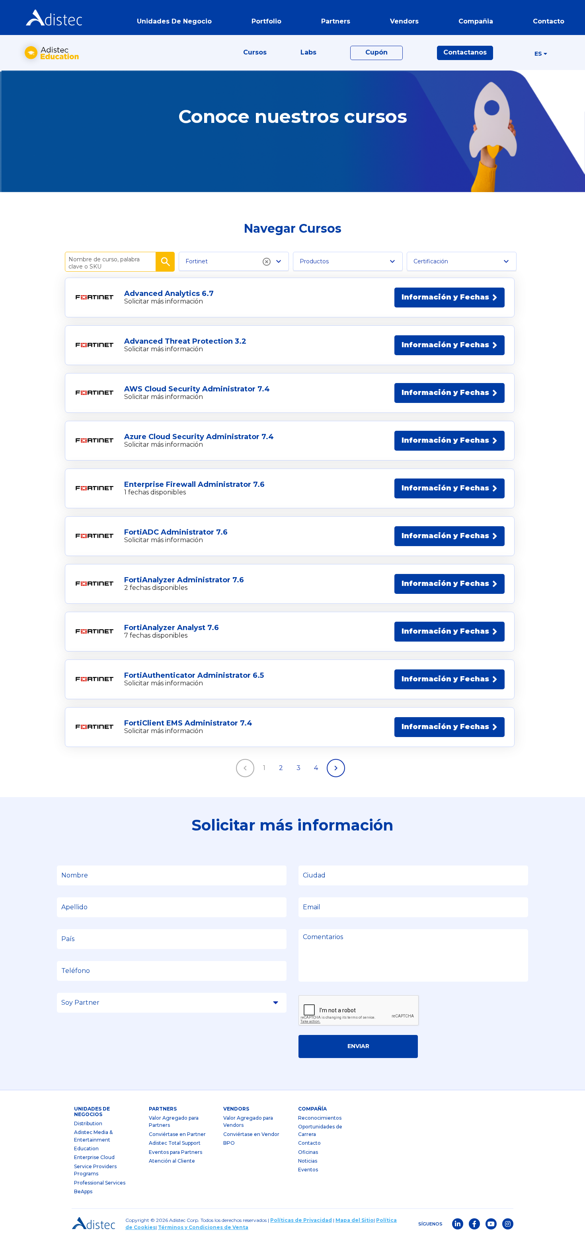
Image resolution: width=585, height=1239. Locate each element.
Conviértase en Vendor (251, 1134)
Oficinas (308, 1152)
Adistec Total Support (175, 1143)
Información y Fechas (445, 297)
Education (86, 1148)
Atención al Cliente (172, 1161)
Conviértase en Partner (177, 1134)
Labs (308, 52)
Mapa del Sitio (354, 1220)
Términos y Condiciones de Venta (203, 1227)
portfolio (266, 21)
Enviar (358, 1046)
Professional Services (99, 1183)
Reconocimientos (319, 1118)
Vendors (236, 1109)
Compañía (312, 1109)
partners (163, 1109)
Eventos (308, 1170)
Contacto (309, 1143)
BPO (229, 1143)
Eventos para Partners (175, 1152)
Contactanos (465, 52)
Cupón (376, 52)
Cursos (255, 52)
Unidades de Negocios (92, 1111)
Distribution (88, 1123)
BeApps (83, 1191)
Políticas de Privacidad (301, 1220)
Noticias (307, 1161)
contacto (548, 21)
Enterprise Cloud (94, 1157)
